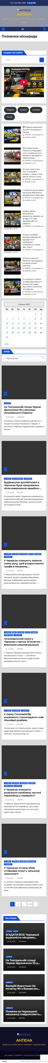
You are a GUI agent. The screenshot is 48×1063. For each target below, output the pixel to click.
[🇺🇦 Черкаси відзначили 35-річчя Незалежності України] (12, 135)
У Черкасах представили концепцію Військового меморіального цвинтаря (33, 192)
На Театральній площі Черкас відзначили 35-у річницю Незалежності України (22, 409)
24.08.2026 (10, 417)
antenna (21, 417)
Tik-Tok (9, 117)
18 (13, 328)
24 (7, 333)
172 (29, 904)
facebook (36, 110)
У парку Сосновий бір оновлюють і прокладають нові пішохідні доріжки (23, 717)
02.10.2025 (10, 878)
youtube (23, 110)
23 (41, 328)
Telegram (10, 110)
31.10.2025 (10, 571)
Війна (14, 632)
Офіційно (38, 554)
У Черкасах (27, 478)
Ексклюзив (23, 554)
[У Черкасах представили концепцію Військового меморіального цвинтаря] (12, 198)
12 (18, 323)
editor (20, 492)
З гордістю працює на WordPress (29, 1061)
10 (7, 323)
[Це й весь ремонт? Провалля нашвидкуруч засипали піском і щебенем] (12, 266)
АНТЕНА (24, 14)
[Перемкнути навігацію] (22, 29)
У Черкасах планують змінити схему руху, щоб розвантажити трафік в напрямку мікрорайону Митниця (24, 565)
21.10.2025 (10, 649)
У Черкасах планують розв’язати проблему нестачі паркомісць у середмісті (22, 792)
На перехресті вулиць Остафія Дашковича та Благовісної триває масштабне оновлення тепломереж (32, 284)
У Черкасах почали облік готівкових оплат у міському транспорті (22, 870)
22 (35, 328)
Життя (31, 554)
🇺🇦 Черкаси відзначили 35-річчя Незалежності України (32, 129)
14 (30, 323)
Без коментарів (17, 478)
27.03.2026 (10, 492)
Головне (7, 403)
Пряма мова (8, 635)
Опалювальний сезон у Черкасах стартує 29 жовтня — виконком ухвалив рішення (23, 641)
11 (13, 323)
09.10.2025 (10, 800)
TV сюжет (8, 478)
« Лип (6, 344)
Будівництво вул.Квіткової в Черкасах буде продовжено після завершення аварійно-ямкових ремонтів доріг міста (22, 487)
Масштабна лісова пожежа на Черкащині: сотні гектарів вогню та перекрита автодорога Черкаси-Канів (32, 153)
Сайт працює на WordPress (13, 1055)
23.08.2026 (11, 992)
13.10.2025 (10, 724)
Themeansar (39, 1055)
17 (7, 328)
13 (24, 323)
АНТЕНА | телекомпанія (33, 135)
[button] (41, 29)
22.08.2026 (11, 1018)
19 (18, 328)
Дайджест (9, 982)
